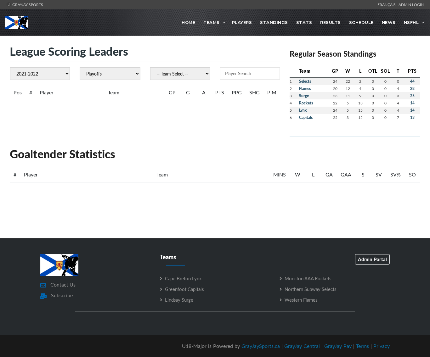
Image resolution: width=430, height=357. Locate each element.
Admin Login (411, 4)
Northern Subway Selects (310, 289)
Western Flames (301, 300)
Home (188, 22)
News (389, 22)
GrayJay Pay (338, 346)
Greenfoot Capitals (184, 289)
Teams (211, 22)
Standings (274, 22)
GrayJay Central (302, 346)
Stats (304, 22)
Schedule (361, 22)
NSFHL (411, 22)
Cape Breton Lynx (183, 278)
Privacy (381, 346)
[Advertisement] (215, 210)
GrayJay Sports (27, 4)
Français (387, 4)
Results (330, 22)
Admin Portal (372, 259)
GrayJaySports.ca (260, 346)
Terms (362, 346)
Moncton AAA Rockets (308, 278)
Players (242, 22)
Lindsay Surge (179, 300)
